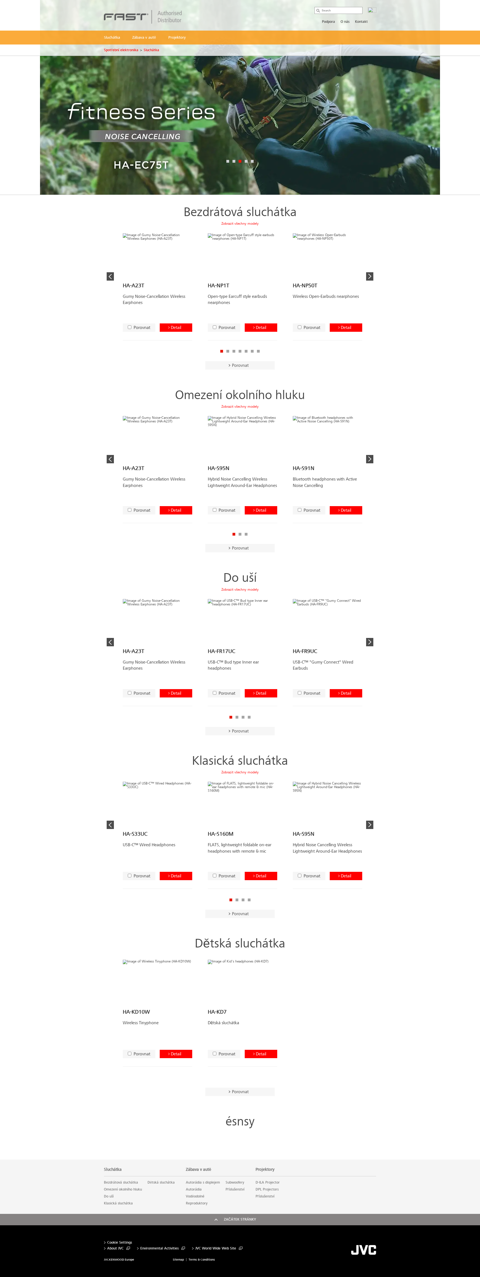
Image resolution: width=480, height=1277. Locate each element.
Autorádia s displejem (203, 1182)
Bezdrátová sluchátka (240, 212)
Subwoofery (235, 1182)
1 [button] (227, 161)
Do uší (240, 577)
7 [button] (258, 351)
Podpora (328, 21)
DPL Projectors (267, 1189)
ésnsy (240, 1121)
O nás (345, 21)
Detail (176, 327)
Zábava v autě (198, 1169)
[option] (240, 97)
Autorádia (194, 1189)
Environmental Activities (159, 1248)
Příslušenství (235, 1189)
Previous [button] (110, 276)
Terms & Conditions (202, 1259)
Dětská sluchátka (240, 943)
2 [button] (233, 161)
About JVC (115, 1248)
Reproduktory (197, 1203)
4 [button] (246, 161)
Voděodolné (195, 1196)
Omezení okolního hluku (240, 395)
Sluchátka (151, 50)
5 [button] (252, 161)
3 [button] (240, 161)
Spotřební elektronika (121, 50)
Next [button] (369, 276)
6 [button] (252, 351)
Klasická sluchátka (240, 760)
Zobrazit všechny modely (240, 223)
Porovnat (142, 327)
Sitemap (178, 1259)
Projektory (265, 1169)
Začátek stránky (240, 1219)
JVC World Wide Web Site (215, 1248)
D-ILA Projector (268, 1182)
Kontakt (361, 21)
